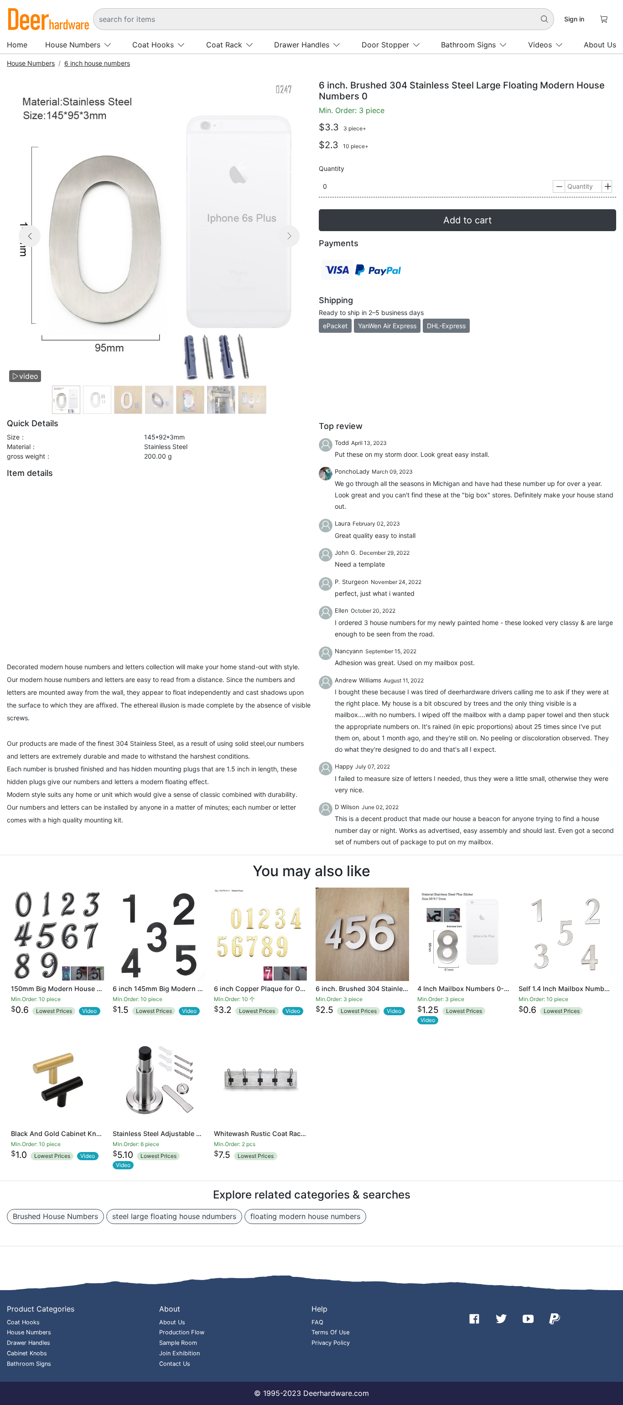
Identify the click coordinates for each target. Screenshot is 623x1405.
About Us (600, 45)
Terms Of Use (330, 1332)
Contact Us (174, 1363)
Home (17, 45)
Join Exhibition (179, 1353)
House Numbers (72, 45)
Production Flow (181, 1332)
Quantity (331, 168)
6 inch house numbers (97, 63)
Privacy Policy (331, 1342)
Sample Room (178, 1342)
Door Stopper (385, 45)
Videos (540, 45)
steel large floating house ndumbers (174, 1216)
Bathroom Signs (468, 45)
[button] (29, 247)
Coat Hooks (153, 45)
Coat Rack (224, 45)
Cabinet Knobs (27, 1353)
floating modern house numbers (305, 1216)
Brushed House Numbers (55, 1216)
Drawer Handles (301, 45)
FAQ (317, 1322)
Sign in (574, 19)
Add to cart (467, 220)
